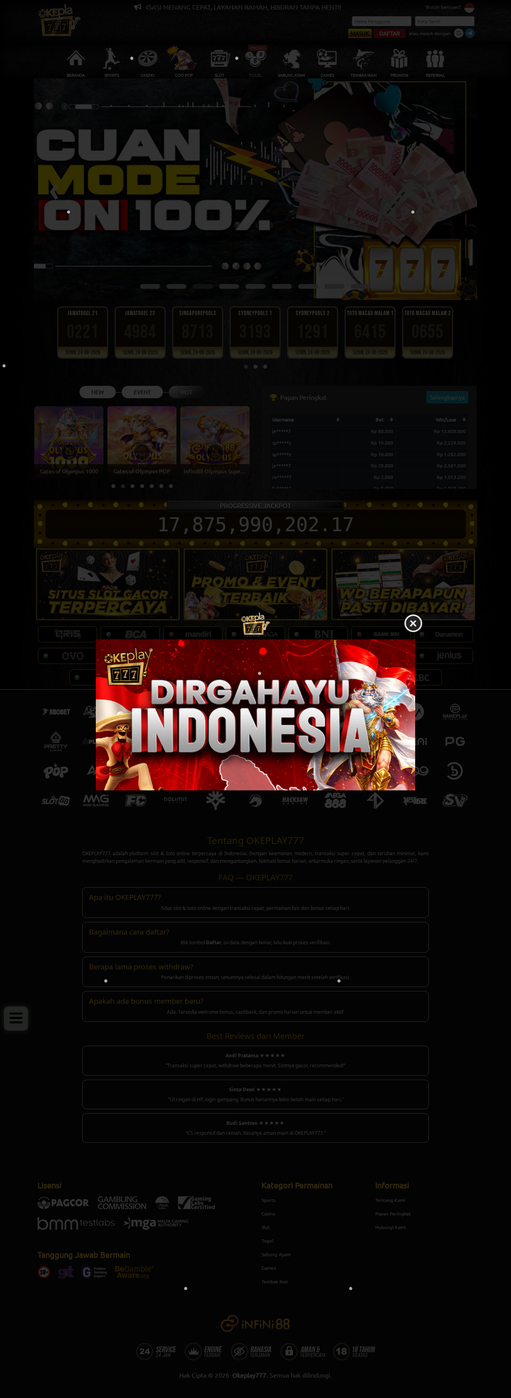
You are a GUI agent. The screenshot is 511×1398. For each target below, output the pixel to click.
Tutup (413, 624)
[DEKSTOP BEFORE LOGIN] (255, 714)
